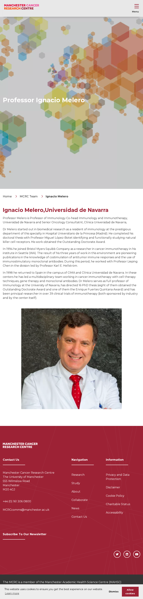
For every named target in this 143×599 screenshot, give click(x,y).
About (76, 491)
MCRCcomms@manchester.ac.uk (26, 509)
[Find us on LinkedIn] (126, 554)
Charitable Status (118, 504)
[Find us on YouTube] (136, 554)
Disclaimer (113, 487)
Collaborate (80, 500)
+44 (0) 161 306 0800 (17, 501)
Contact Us (79, 516)
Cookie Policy (115, 495)
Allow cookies (130, 592)
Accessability (114, 512)
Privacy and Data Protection (117, 477)
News (75, 508)
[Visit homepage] (21, 7)
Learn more (12, 593)
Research (78, 474)
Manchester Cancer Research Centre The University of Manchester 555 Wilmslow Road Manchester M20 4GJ (28, 481)
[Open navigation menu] (136, 7)
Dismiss (114, 591)
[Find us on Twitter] (117, 554)
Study (76, 483)
